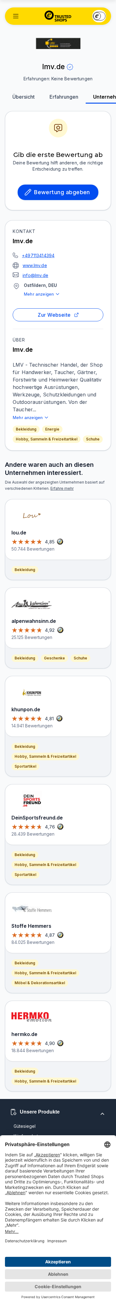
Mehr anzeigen (39, 294)
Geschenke (54, 658)
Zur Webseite (54, 315)
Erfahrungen (63, 97)
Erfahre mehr (62, 488)
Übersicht (23, 97)
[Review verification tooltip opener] (70, 67)
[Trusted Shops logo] (58, 16)
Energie (52, 429)
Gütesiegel (25, 1126)
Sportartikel (25, 766)
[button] (16, 16)
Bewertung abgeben (62, 192)
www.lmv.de (35, 265)
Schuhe (93, 439)
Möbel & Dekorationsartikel (40, 982)
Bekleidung (26, 429)
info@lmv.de (35, 275)
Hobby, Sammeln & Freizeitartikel (46, 439)
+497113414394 (38, 255)
